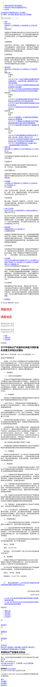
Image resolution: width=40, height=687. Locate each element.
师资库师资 (21, 210)
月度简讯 (26, 183)
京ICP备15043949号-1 (8, 663)
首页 (5, 21)
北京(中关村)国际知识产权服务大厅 (17, 260)
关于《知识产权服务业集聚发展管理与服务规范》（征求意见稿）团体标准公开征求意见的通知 (23, 81)
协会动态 (17, 69)
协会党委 (8, 149)
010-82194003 (11, 668)
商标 (12, 14)
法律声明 (25, 647)
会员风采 (26, 69)
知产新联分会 (28, 149)
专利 (9, 14)
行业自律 (20, 229)
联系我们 (7, 299)
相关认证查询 (32, 210)
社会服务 (7, 258)
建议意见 (32, 647)
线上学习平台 (10, 210)
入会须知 (8, 183)
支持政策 (11, 185)
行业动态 (7, 339)
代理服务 (29, 14)
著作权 (17, 14)
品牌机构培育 (10, 229)
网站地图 (18, 647)
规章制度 (17, 25)
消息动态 (7, 67)
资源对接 (17, 183)
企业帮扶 (35, 260)
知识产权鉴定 (10, 262)
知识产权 (22, 14)
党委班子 (17, 149)
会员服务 (7, 181)
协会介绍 (7, 23)
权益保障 (7, 227)
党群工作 (7, 147)
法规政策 (14, 264)
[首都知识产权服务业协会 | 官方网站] (13, 12)
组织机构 (26, 25)
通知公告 (8, 69)
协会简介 (8, 25)
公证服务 (20, 262)
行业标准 (29, 262)
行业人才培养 (8, 208)
